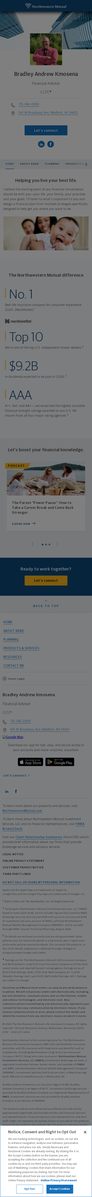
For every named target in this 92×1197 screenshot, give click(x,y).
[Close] (85, 1132)
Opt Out (29, 1189)
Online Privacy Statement (59, 1180)
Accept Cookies (59, 1189)
